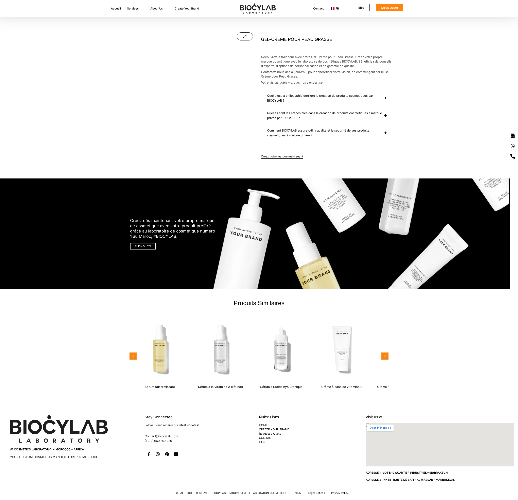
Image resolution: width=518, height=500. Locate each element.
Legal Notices (316, 493)
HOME (263, 425)
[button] (136, 8)
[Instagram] (158, 454)
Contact (318, 8)
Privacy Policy (339, 493)
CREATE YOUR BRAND (274, 429)
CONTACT (266, 437)
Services (133, 8)
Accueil (116, 8)
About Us (156, 8)
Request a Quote (270, 433)
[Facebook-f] (149, 454)
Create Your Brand (187, 8)
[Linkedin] (176, 454)
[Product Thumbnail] (245, 36)
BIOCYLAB (219, 493)
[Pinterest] (167, 454)
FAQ (262, 442)
